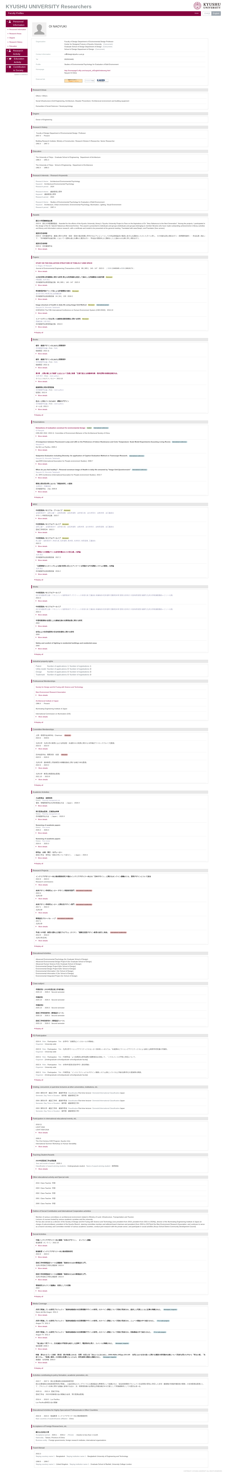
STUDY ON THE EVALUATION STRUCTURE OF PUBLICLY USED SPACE (64, 263)
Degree (12, 38)
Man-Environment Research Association (51, 692)
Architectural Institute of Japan (47, 701)
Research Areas (15, 34)
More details (42, 249)
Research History (15, 42)
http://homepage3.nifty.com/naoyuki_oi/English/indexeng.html (87, 70)
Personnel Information (17, 29)
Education (13, 46)
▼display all (38, 332)
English (216, 13)
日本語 (207, 13)
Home (197, 13)
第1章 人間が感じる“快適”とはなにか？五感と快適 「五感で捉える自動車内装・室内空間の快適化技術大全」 (77, 373)
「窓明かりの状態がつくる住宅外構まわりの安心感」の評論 (58, 552)
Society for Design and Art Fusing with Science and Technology (59, 687)
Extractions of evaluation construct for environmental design (60, 428)
